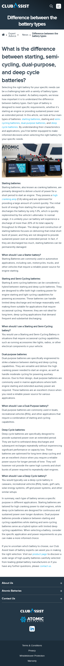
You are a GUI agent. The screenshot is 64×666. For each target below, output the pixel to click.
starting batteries (31, 119)
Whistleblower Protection (32, 655)
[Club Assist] (15, 6)
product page (39, 554)
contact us (45, 566)
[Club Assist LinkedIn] (32, 628)
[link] (3, 34)
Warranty (32, 660)
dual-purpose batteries (33, 123)
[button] (51, 6)
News (25, 34)
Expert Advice (12, 35)
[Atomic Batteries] (32, 619)
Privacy (32, 650)
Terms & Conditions (32, 645)
